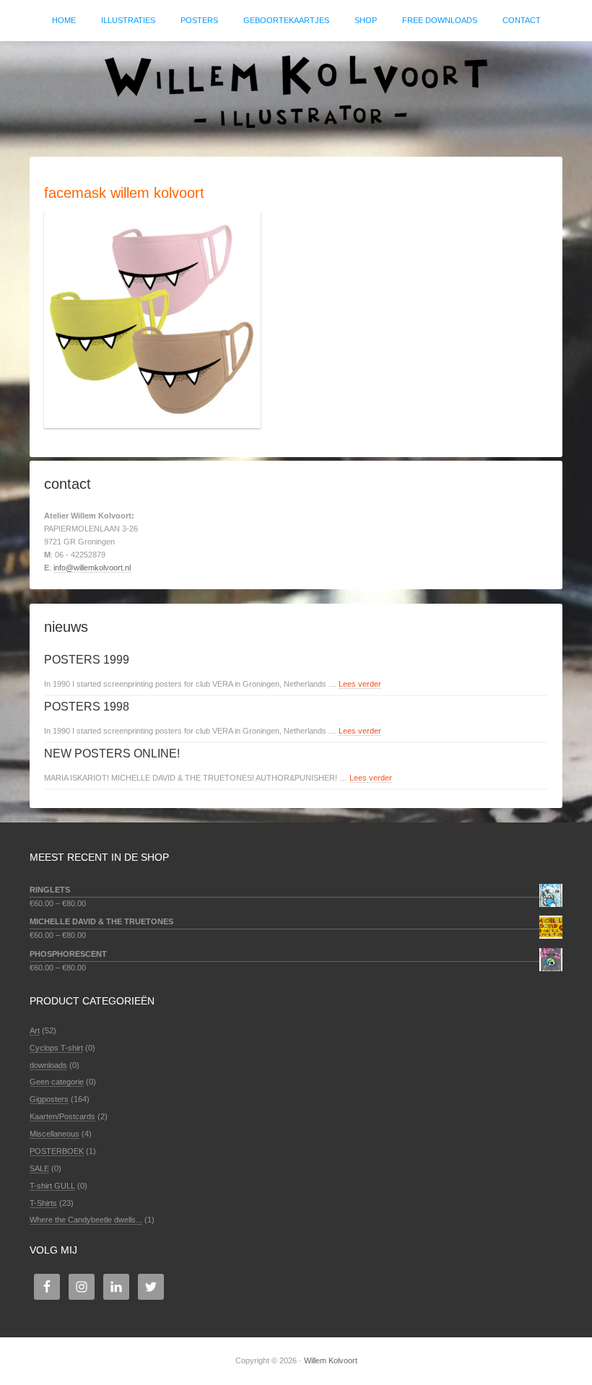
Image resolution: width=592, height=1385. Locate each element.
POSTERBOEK (57, 1151)
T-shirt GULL (52, 1185)
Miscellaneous (54, 1133)
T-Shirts (43, 1203)
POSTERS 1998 (86, 706)
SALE (39, 1168)
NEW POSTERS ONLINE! (112, 753)
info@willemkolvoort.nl (92, 567)
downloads (48, 1065)
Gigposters (49, 1099)
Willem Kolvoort (296, 91)
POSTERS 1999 (86, 660)
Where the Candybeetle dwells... (86, 1219)
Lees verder (360, 684)
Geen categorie (57, 1081)
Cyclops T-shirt (56, 1047)
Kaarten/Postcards (62, 1116)
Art (35, 1030)
